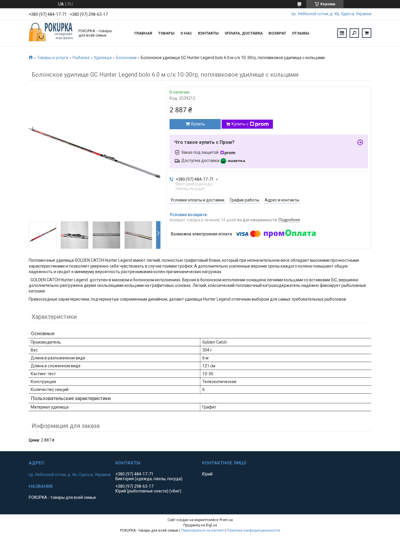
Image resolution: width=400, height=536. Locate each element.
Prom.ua (226, 520)
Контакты (208, 33)
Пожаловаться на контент (202, 530)
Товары (166, 33)
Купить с (240, 124)
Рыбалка (81, 57)
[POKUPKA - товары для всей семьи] (51, 33)
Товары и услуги (52, 57)
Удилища (103, 57)
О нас (186, 33)
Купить (198, 124)
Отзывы (300, 33)
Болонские (126, 57)
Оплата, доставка (244, 33)
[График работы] (342, 33)
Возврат (277, 33)
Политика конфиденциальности (253, 530)
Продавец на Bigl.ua (200, 525)
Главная (143, 33)
